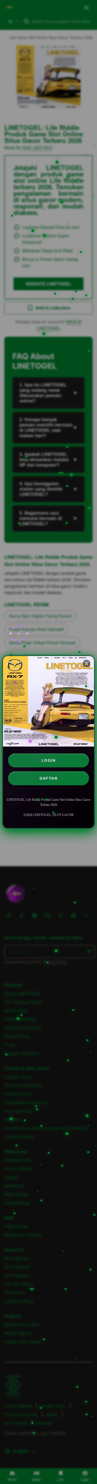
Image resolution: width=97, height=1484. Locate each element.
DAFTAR (48, 778)
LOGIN (48, 760)
